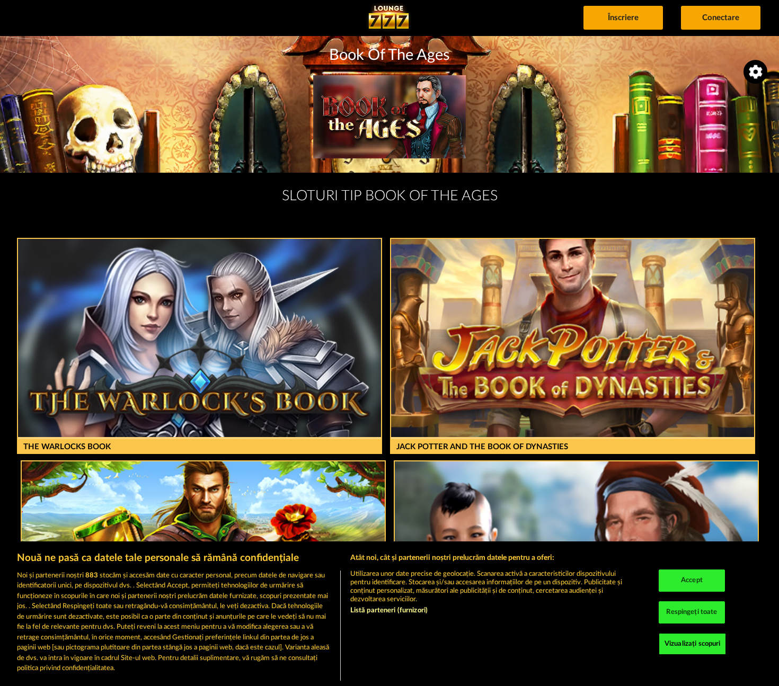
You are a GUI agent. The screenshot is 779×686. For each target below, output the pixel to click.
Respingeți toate (691, 612)
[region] (389, 613)
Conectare (720, 18)
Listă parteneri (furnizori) (389, 610)
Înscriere (623, 18)
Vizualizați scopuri (692, 643)
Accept (692, 580)
